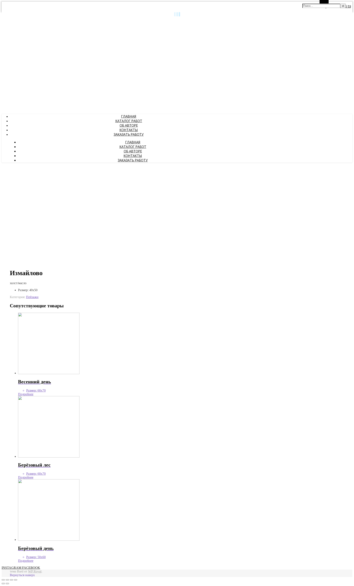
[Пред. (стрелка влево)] (3, 583)
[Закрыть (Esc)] (3, 579)
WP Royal (34, 571)
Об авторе (129, 125)
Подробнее (25, 394)
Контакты (128, 130)
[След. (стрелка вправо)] (7, 583)
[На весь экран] (11, 579)
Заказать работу (129, 134)
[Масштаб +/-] (15, 579)
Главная (128, 116)
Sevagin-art (9, 21)
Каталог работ (128, 121)
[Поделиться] (7, 579)
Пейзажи (32, 297)
